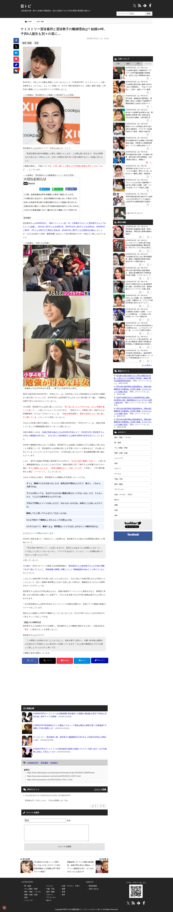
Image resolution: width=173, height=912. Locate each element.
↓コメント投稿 (100, 789)
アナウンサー (119, 489)
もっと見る (147, 365)
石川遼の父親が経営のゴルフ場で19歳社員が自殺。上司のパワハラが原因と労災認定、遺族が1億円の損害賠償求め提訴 (132, 378)
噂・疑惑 (117, 443)
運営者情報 (93, 886)
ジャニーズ (118, 458)
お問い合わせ (94, 889)
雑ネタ (116, 500)
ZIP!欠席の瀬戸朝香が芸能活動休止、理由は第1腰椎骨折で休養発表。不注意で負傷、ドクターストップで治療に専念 (133, 389)
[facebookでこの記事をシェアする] (16, 40)
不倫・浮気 (118, 479)
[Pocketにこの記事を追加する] (16, 58)
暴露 (116, 505)
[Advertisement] (42, 686)
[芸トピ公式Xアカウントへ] (128, 903)
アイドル (117, 474)
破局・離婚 (40, 21)
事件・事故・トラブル (122, 437)
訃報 (116, 510)
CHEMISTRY (33, 763)
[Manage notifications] (4, 908)
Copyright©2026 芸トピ (86, 909)
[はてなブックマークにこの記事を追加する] (16, 52)
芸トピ (26, 6)
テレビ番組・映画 (121, 448)
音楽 (36, 43)
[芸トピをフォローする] (135, 5)
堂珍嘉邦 (44, 763)
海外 (116, 515)
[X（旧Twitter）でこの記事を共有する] (16, 46)
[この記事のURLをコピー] (16, 65)
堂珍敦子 (54, 763)
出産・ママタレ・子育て (123, 494)
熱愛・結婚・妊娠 (121, 453)
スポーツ (117, 468)
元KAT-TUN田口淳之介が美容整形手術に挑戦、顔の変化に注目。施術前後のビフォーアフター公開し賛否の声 (133, 400)
